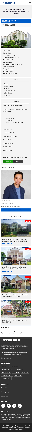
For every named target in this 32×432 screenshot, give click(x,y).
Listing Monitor (5, 396)
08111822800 (10, 25)
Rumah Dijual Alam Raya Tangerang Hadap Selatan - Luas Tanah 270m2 (14, 240)
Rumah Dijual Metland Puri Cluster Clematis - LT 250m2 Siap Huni (14, 268)
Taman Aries (25, 372)
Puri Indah (16, 372)
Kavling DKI (20, 369)
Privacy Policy (26, 427)
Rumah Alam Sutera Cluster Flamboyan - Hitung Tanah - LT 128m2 (15, 296)
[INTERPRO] (8, 2)
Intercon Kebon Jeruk (8, 369)
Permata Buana (6, 372)
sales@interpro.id (8, 203)
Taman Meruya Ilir (7, 375)
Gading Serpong (17, 64)
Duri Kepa (4, 366)
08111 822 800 (7, 358)
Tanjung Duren (6, 378)
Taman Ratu (18, 375)
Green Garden (14, 366)
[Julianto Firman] (16, 184)
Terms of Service (15, 429)
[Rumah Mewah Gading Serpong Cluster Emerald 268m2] (16, 37)
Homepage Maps (5, 392)
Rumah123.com (5, 388)
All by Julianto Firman (16, 210)
